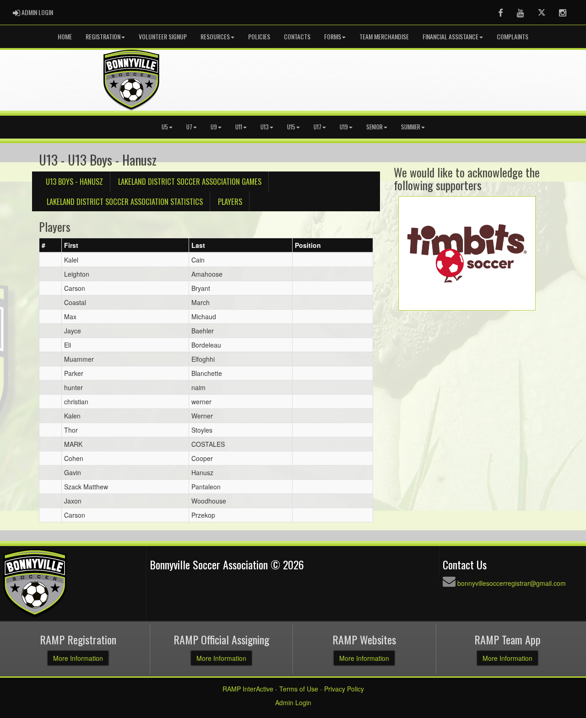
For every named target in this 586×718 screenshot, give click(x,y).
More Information (78, 658)
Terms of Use (298, 688)
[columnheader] (50, 245)
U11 (238, 127)
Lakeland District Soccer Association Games (189, 181)
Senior (374, 127)
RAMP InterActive (247, 688)
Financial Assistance (450, 36)
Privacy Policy (344, 688)
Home (65, 36)
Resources (215, 36)
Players (230, 201)
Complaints (512, 36)
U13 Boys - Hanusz (74, 181)
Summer (410, 127)
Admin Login (293, 702)
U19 (344, 127)
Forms (332, 36)
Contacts (297, 36)
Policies (259, 36)
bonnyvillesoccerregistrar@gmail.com (511, 583)
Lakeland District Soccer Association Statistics (125, 201)
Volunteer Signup (163, 36)
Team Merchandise (384, 36)
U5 (165, 127)
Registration (103, 36)
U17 (317, 127)
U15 (291, 127)
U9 (214, 127)
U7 (189, 127)
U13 (264, 127)
